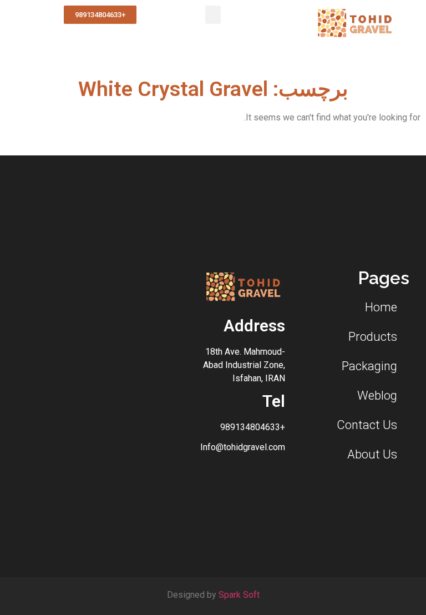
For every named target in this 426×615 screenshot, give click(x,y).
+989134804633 (252, 427)
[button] (213, 15)
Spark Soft (239, 594)
